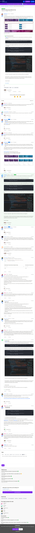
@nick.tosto (11, 228)
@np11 (7, 37)
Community (2, 6)
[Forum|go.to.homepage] (4, 1)
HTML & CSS (11, 6)
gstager (5, 274)
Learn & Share (6, 6)
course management (11, 498)
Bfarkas (5, 292)
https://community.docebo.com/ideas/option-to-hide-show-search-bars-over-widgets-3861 (17, 398)
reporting (16, 498)
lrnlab (4, 103)
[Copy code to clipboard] (31, 41)
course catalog (6, 87)
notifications (20, 498)
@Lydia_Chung (6, 420)
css (12, 87)
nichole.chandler (6, 111)
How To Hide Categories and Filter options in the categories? (9, 481)
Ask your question (17, 492)
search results (16, 87)
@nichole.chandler (6, 151)
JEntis (4, 510)
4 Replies (2, 518)
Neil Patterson (6, 13)
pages (10, 87)
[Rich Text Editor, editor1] (17, 459)
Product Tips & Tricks (4, 482)
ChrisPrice (5, 236)
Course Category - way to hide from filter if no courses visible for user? (11, 473)
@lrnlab (7, 123)
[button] (0, 1)
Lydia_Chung (6, 339)
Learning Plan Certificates (4, 517)
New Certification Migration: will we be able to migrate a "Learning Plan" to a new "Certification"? (14, 522)
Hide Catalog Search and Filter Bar (6, 476)
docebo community (4, 498)
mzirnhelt (5, 505)
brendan (5, 246)
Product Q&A (3, 474)
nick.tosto (5, 174)
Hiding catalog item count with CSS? (6, 478)
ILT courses (24, 498)
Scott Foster (5, 257)
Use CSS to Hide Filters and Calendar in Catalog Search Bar (9, 471)
